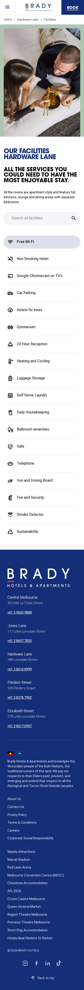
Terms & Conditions (22, 822)
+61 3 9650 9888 (19, 612)
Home (8, 19)
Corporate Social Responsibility (30, 838)
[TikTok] (59, 963)
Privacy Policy (17, 815)
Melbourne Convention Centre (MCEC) (35, 875)
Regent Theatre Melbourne (27, 914)
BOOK (72, 7)
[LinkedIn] (47, 963)
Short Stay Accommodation (27, 930)
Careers (13, 830)
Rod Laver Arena (19, 867)
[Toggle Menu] (7, 7)
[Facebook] (36, 963)
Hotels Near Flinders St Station (29, 938)
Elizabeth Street (20, 711)
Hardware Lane (27, 19)
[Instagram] (25, 963)
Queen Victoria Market (24, 906)
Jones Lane (16, 625)
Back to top (46, 978)
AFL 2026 (14, 891)
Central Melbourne (22, 597)
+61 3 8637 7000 (19, 641)
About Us (14, 799)
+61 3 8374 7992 (19, 697)
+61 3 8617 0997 (19, 726)
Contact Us (15, 807)
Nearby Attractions (21, 852)
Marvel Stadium (18, 860)
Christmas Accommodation (27, 883)
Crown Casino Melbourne (26, 899)
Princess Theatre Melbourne (28, 922)
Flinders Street (19, 682)
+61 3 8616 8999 (19, 669)
